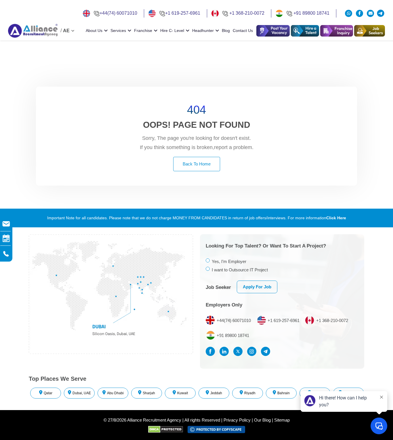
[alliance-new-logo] (33, 31)
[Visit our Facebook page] (360, 13)
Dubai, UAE (82, 393)
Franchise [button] (143, 30)
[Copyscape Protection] (216, 429)
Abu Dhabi (115, 393)
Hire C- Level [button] (172, 30)
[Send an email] (370, 13)
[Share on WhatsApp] (349, 13)
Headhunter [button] (203, 30)
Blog (226, 30)
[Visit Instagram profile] (253, 351)
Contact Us (243, 30)
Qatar (48, 393)
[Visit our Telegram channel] (380, 13)
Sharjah (149, 393)
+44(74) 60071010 (118, 13)
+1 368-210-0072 (246, 13)
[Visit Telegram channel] (267, 351)
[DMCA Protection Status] (168, 429)
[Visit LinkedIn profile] (226, 351)
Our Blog (262, 420)
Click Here (336, 218)
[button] (305, 31)
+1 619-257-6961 (182, 13)
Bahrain (283, 393)
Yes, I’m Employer (229, 261)
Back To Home (197, 163)
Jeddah (216, 393)
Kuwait (182, 393)
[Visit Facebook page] (212, 351)
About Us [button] (94, 30)
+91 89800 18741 (311, 13)
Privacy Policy (237, 420)
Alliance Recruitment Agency (154, 420)
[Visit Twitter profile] (239, 351)
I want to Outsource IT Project (240, 269)
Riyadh (249, 393)
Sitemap (282, 420)
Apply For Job (257, 286)
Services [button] (118, 30)
